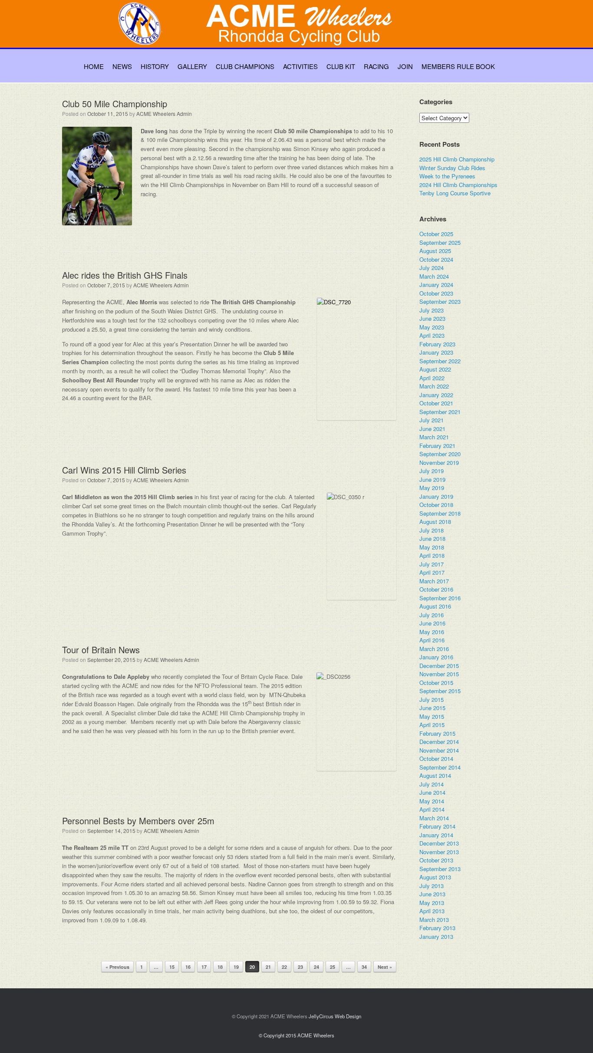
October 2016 (436, 589)
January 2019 (436, 496)
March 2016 (434, 649)
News (122, 66)
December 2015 (439, 665)
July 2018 (431, 530)
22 (284, 967)
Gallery (192, 66)
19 (236, 967)
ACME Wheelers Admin (164, 113)
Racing (376, 66)
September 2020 (440, 454)
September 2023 (440, 301)
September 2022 (440, 361)
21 (268, 967)
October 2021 (436, 403)
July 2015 (431, 699)
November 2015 (439, 674)
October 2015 (436, 682)
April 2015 (432, 725)
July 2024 (431, 267)
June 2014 (432, 792)
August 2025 (435, 251)
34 (364, 967)
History (155, 66)
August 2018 (435, 521)
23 (300, 967)
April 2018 (432, 555)
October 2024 (436, 259)
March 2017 (434, 581)
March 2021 (434, 437)
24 (316, 967)
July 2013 (431, 886)
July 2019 (431, 471)
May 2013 (431, 902)
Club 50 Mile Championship (114, 103)
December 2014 (439, 741)
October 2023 (436, 293)
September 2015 (440, 691)
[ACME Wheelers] (300, 33)
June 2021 (432, 428)
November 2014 (439, 750)
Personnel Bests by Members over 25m (138, 820)
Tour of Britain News (101, 649)
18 (220, 967)
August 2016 (435, 606)
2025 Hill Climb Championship (456, 159)
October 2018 (436, 504)
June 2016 (432, 623)
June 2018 (432, 538)
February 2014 (437, 826)
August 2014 (435, 775)
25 (332, 967)
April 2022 (432, 378)
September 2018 (440, 513)
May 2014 (431, 801)
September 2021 (440, 412)
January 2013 (436, 936)
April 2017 (432, 572)
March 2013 (434, 919)
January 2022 (436, 395)
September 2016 (440, 598)
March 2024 (434, 276)
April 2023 (432, 335)
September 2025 (440, 242)
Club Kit (340, 66)
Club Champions (245, 66)
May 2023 (431, 327)
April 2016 (432, 640)
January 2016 (436, 657)
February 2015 (437, 733)
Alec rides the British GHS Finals (125, 275)
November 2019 (439, 462)
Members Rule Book (458, 66)
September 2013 (440, 869)
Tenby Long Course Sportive (455, 193)
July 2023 (431, 310)
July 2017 (431, 564)
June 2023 (432, 318)
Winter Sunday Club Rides (452, 168)
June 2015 (432, 708)
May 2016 (431, 632)
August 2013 (435, 877)
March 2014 (434, 818)
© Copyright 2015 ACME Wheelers (296, 1035)
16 (188, 967)
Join (405, 66)
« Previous (117, 967)
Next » (385, 967)
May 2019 (431, 488)
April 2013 (432, 911)
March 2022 (434, 386)
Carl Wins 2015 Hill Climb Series (124, 470)
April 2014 (432, 809)
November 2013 (439, 852)
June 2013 (432, 894)
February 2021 (437, 445)
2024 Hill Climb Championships (458, 185)
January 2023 (436, 352)
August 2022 (435, 369)
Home (94, 66)
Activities (300, 66)
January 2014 (436, 835)
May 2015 (431, 716)
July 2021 (431, 420)
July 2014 (431, 784)
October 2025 (436, 234)
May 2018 (431, 547)
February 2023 (437, 344)
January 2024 (436, 284)
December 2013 (439, 843)
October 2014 (436, 758)
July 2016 (431, 615)
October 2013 (436, 860)
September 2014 (440, 767)
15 (172, 967)
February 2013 (437, 928)
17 (204, 967)
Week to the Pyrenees (447, 176)
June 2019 (432, 479)
